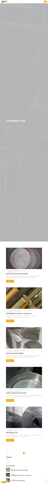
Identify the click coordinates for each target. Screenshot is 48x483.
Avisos (7, 459)
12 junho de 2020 (9, 311)
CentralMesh (9, 270)
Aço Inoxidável (9, 429)
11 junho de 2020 (9, 351)
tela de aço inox (19, 310)
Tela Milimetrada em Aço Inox (27, 310)
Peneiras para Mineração (16, 270)
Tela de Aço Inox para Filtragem (15, 353)
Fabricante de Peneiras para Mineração (17, 273)
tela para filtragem (28, 270)
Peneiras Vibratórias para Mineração (16, 393)
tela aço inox (22, 270)
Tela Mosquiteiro (20, 429)
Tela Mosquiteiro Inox (12, 432)
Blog (15, 311)
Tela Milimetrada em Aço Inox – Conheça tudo (18, 313)
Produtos (18, 311)
